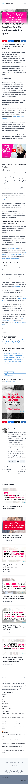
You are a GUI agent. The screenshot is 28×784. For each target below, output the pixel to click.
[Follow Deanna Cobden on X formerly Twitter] (12, 461)
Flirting (3, 699)
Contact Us (14, 765)
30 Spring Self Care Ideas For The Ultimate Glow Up (13, 721)
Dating (3, 20)
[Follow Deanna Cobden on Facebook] (9, 461)
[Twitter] (10, 771)
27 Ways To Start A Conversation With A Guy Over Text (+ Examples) (13, 567)
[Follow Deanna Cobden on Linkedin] (21, 461)
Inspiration (4, 701)
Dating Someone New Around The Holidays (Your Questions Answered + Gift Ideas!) (13, 659)
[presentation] (14, 495)
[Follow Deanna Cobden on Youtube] (18, 461)
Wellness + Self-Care (6, 708)
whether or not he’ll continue (15, 189)
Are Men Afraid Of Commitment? (6, 469)
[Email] (21, 771)
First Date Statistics (12, 381)
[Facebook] (6, 771)
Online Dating (5, 703)
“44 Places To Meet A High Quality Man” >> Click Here (13, 341)
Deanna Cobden (6, 36)
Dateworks (5, 732)
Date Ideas (4, 694)
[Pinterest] (17, 771)
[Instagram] (14, 771)
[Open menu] (25, 3)
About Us (20, 762)
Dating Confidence (6, 698)
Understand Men (5, 706)
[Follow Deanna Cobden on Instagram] (15, 461)
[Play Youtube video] (14, 151)
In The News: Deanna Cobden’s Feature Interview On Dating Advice (21, 471)
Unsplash (6, 381)
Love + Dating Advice (11, 762)
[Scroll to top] (24, 781)
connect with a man (13, 248)
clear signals (16, 286)
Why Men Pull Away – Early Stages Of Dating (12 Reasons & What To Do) (13, 628)
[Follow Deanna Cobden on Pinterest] (23, 461)
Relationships (4, 704)
